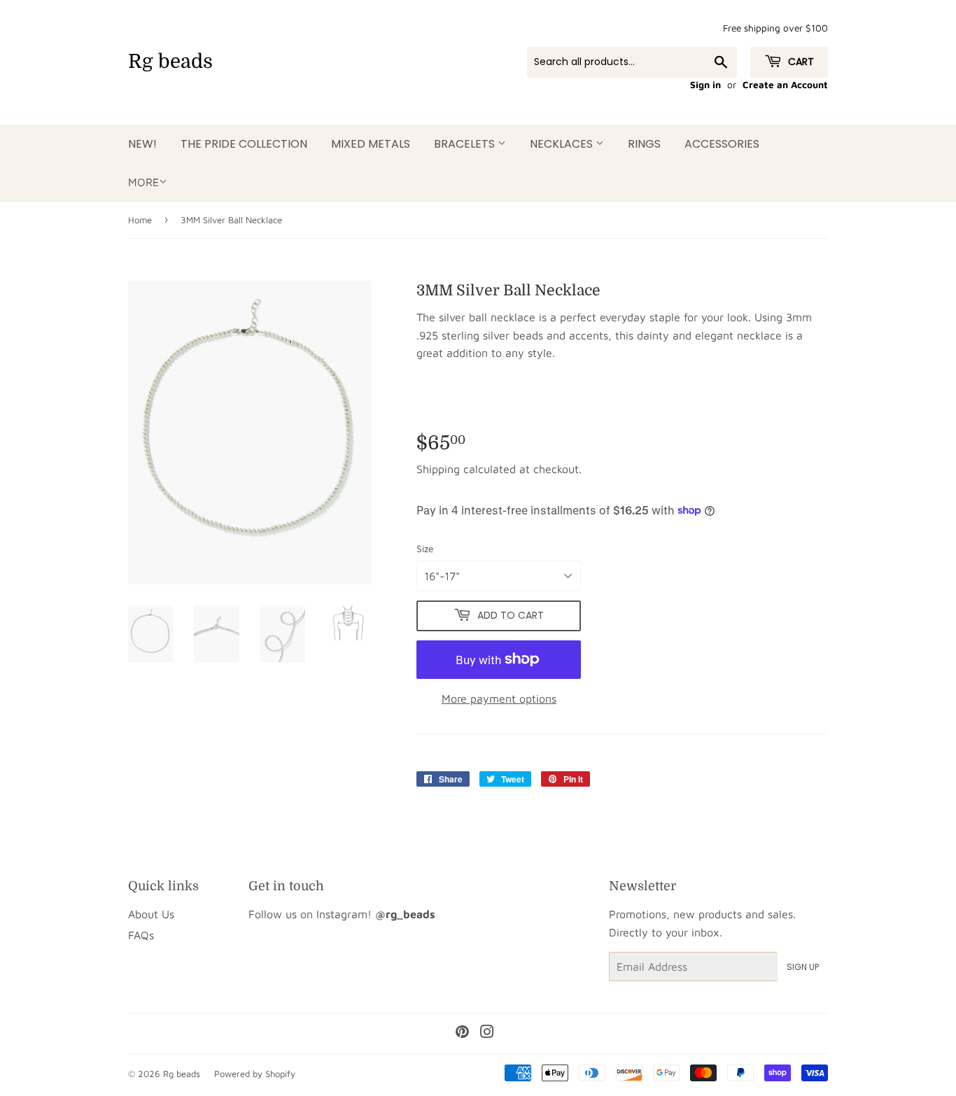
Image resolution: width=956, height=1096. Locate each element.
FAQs (141, 935)
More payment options (499, 698)
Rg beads (170, 61)
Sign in (705, 84)
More (143, 182)
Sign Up (803, 967)
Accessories (721, 144)
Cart (799, 62)
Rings (644, 144)
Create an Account (785, 84)
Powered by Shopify (254, 1073)
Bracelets (466, 144)
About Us (151, 914)
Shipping (438, 469)
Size (425, 548)
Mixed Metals (370, 144)
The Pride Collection (244, 144)
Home (140, 219)
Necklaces (563, 144)
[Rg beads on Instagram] (487, 1033)
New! (142, 144)
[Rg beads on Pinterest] (462, 1033)
